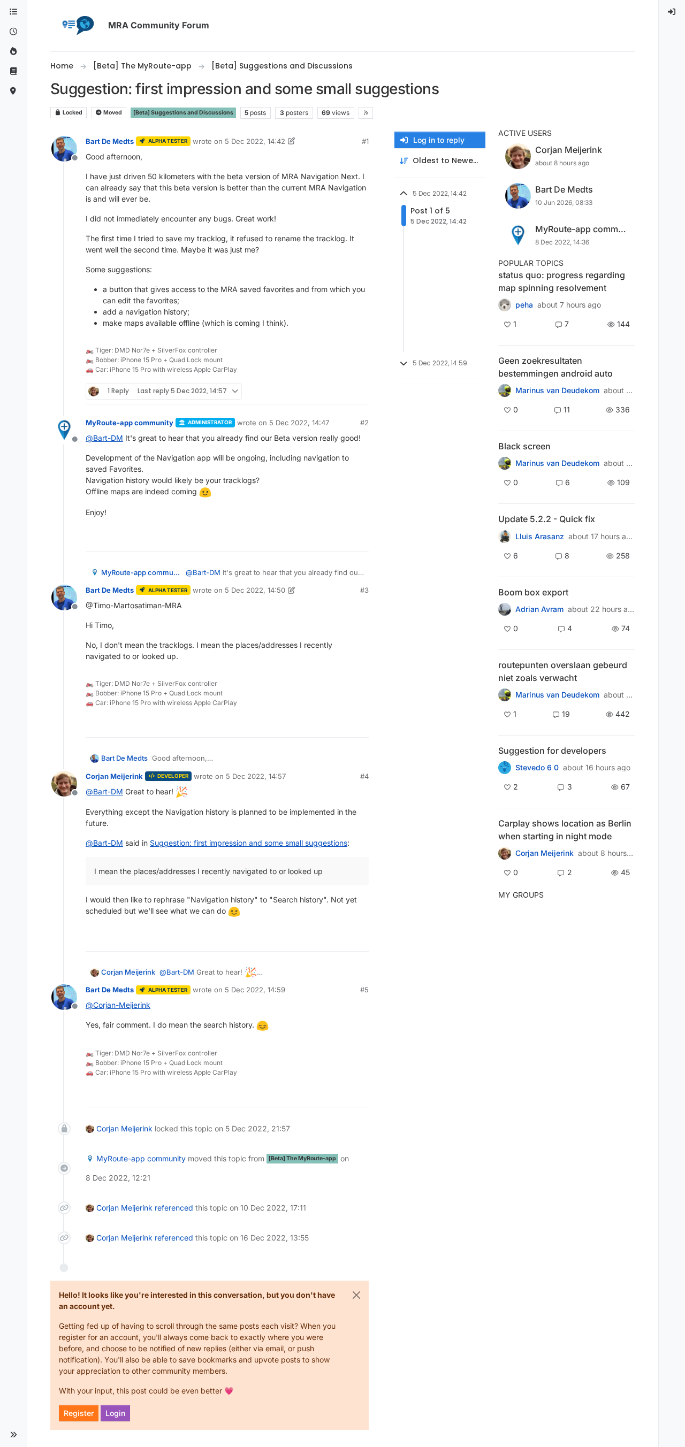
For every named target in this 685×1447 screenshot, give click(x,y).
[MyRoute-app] (13, 91)
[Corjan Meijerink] (504, 536)
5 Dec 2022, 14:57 (256, 776)
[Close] (356, 1295)
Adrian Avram (539, 609)
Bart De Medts (110, 141)
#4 (364, 776)
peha (524, 305)
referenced (174, 1207)
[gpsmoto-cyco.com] (504, 853)
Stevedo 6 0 (537, 767)
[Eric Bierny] (504, 609)
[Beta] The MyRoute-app (302, 1158)
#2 (364, 422)
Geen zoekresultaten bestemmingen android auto (555, 367)
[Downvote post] (359, 391)
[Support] (13, 71)
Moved (112, 112)
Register (79, 1413)
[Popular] (13, 51)
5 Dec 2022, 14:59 (255, 989)
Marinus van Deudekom (557, 390)
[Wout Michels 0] (504, 390)
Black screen (524, 446)
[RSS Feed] (366, 113)
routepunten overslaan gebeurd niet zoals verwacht (562, 671)
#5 (364, 989)
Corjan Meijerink (114, 776)
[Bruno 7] (504, 694)
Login (115, 1413)
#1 (365, 141)
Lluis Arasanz (539, 536)
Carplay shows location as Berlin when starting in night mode (564, 829)
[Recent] (13, 32)
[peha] (504, 304)
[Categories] (13, 12)
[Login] (672, 12)
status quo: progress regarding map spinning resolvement (561, 281)
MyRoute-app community (129, 422)
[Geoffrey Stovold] (504, 767)
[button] (13, 1435)
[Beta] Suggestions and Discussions (183, 112)
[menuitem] (672, 12)
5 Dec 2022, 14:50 (255, 590)
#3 (364, 590)
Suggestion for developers (552, 750)
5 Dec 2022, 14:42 (255, 141)
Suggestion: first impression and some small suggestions (248, 842)
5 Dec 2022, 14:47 (299, 422)
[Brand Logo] (77, 26)
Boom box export (533, 592)
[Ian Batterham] (504, 463)
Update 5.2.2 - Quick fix (546, 519)
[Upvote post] (321, 391)
